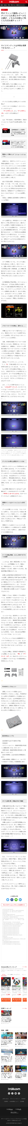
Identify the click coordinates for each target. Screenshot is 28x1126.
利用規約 (23, 1098)
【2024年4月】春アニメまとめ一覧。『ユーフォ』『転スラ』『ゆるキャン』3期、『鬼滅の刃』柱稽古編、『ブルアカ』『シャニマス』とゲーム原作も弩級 (7, 1075)
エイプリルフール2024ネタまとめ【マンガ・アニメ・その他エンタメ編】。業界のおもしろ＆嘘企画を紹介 (20, 1042)
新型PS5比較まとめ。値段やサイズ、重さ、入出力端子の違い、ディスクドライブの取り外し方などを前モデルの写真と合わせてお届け (6, 1059)
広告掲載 (22, 1101)
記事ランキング (6, 1008)
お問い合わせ (6, 1098)
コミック (24, 974)
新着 (2, 5)
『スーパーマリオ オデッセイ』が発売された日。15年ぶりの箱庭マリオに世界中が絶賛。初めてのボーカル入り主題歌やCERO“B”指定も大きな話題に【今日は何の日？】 (6, 1019)
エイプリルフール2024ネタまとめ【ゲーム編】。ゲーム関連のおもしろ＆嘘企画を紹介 (6, 1042)
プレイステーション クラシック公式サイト (14, 905)
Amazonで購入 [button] (7, 999)
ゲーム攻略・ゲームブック (14, 974)
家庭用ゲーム (4, 9)
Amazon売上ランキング (9, 967)
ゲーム (3, 974)
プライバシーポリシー (15, 1098)
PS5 (9, 5)
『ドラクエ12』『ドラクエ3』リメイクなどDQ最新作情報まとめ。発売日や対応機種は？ (20, 1075)
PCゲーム (13, 5)
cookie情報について (14, 1101)
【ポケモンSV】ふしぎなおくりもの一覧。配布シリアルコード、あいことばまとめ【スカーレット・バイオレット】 (20, 1059)
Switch (5, 5)
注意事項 (6, 1101)
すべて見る (25, 966)
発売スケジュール (21, 5)
